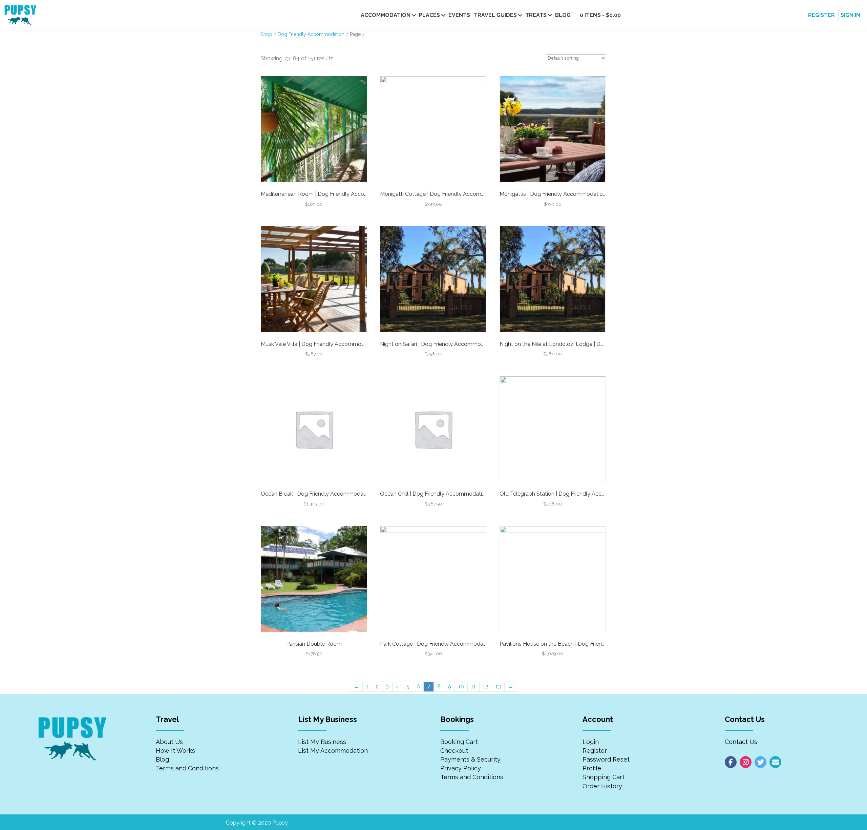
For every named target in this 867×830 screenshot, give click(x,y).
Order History (602, 786)
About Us (169, 741)
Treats (536, 15)
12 (485, 686)
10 (461, 686)
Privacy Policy (460, 768)
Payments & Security (470, 759)
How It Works (175, 750)
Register (595, 750)
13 (498, 686)
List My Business (322, 741)
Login (591, 741)
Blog (563, 15)
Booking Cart (459, 741)
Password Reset (606, 759)
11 (473, 686)
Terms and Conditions (187, 768)
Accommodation (385, 15)
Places (429, 15)
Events (459, 15)
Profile (592, 768)
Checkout (454, 750)
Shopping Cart (604, 777)
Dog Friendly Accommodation (311, 34)
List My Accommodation (333, 750)
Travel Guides (495, 15)
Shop (266, 34)
